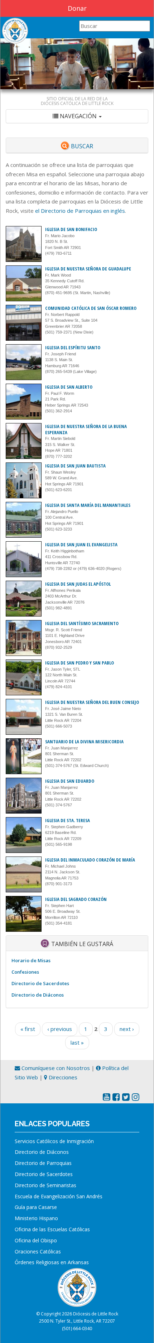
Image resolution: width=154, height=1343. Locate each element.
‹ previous (59, 1028)
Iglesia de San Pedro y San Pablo (79, 662)
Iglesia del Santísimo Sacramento (82, 623)
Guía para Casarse (36, 1207)
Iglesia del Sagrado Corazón (76, 899)
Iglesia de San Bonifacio (71, 229)
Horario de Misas (30, 960)
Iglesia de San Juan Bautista (75, 465)
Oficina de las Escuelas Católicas (52, 1229)
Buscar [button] (82, 146)
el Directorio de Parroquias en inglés (80, 210)
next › (127, 1028)
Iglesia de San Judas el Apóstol (78, 584)
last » (77, 1042)
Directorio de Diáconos (37, 995)
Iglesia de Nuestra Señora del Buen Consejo (92, 702)
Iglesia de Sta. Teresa (67, 820)
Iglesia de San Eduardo (69, 781)
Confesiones (25, 972)
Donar (77, 8)
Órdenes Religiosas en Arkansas (52, 1262)
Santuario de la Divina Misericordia (84, 741)
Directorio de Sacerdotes (40, 983)
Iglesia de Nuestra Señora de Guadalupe (88, 268)
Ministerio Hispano (36, 1218)
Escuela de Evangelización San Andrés (58, 1196)
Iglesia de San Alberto (68, 387)
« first (27, 1028)
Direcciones (62, 1077)
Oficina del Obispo (36, 1240)
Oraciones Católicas (38, 1251)
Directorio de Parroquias (43, 1163)
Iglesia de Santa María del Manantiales (87, 505)
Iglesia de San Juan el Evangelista (81, 544)
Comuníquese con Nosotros (55, 1067)
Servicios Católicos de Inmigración (54, 1141)
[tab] (77, 116)
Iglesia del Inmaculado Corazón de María (90, 860)
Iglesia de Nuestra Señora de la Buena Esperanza (86, 429)
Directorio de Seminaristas (45, 1185)
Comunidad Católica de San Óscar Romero (90, 308)
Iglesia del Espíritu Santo (72, 347)
